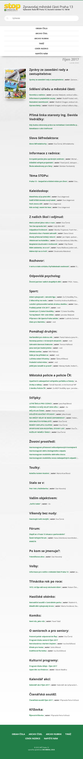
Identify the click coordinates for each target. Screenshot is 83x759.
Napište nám (51, 738)
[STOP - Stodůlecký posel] (12, 10)
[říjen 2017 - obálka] (14, 83)
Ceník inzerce (32, 738)
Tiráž (68, 734)
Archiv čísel (35, 734)
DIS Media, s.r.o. (48, 750)
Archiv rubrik (54, 734)
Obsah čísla (18, 734)
